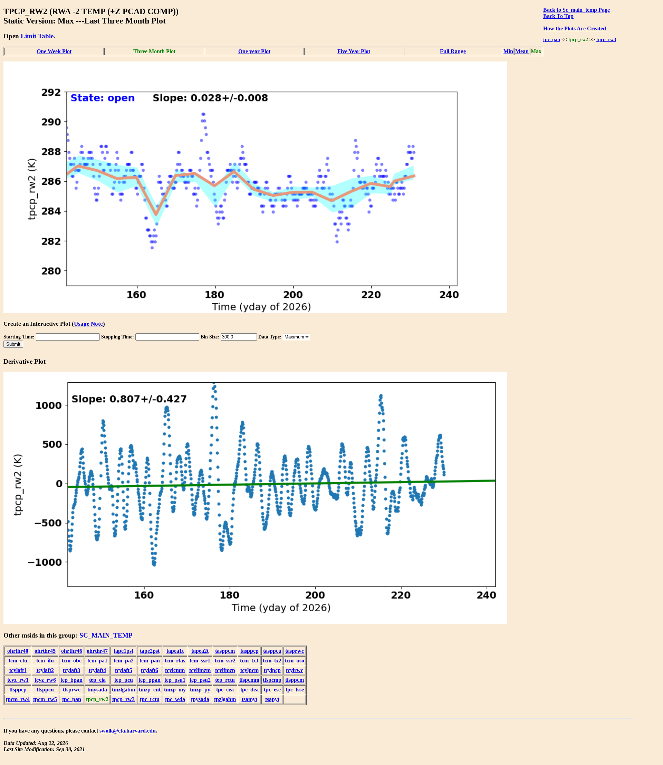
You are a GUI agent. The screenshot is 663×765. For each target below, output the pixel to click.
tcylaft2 (45, 670)
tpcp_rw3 (606, 39)
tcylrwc (294, 670)
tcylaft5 (123, 670)
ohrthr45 (45, 651)
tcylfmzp (225, 670)
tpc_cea (225, 689)
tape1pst (123, 651)
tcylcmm (175, 670)
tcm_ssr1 (200, 660)
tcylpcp (272, 670)
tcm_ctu (18, 660)
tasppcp (249, 651)
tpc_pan (551, 39)
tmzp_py (200, 689)
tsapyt (272, 699)
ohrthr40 (17, 651)
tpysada (200, 699)
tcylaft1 (18, 670)
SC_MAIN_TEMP (106, 635)
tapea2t (200, 651)
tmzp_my (175, 689)
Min (508, 51)
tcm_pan (150, 660)
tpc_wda (175, 699)
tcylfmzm (200, 670)
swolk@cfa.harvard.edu (127, 731)
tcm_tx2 (272, 660)
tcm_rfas (175, 660)
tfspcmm (249, 680)
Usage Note (88, 324)
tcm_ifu (45, 660)
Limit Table (37, 36)
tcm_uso (294, 660)
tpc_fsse (295, 689)
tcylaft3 (71, 670)
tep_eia (97, 680)
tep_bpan (71, 680)
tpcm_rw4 (18, 699)
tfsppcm (294, 680)
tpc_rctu (150, 699)
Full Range (453, 51)
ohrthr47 (97, 651)
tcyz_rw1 (18, 680)
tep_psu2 (200, 680)
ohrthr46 (71, 651)
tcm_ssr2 (225, 660)
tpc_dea (249, 689)
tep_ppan (149, 680)
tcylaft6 (149, 670)
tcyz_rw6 (45, 680)
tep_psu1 (174, 680)
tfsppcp (18, 689)
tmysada (97, 689)
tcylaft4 (97, 670)
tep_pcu (123, 680)
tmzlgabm (123, 689)
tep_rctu (225, 680)
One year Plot (254, 51)
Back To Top (558, 16)
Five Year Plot (353, 51)
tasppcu (272, 651)
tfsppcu (45, 689)
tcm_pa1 (97, 660)
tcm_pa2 (124, 660)
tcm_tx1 (249, 660)
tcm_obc (71, 660)
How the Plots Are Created (574, 28)
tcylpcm (249, 670)
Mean (522, 51)
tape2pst (150, 651)
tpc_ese (272, 689)
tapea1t (175, 651)
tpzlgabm (225, 699)
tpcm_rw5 (45, 699)
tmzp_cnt (150, 689)
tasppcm (225, 651)
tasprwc (294, 651)
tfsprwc (71, 689)
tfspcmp (272, 680)
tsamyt (249, 699)
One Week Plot (54, 51)
